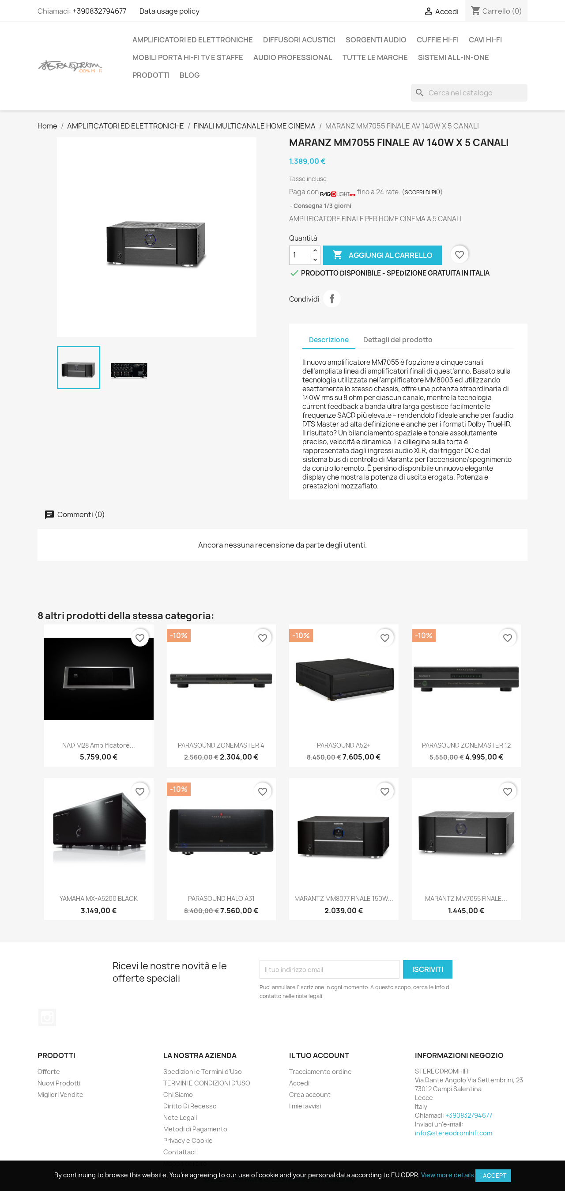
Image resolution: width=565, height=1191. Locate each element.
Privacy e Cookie (188, 1140)
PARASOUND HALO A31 (221, 898)
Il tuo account (319, 1055)
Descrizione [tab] (329, 339)
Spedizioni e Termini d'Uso (202, 1071)
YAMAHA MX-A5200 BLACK (99, 898)
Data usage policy (169, 11)
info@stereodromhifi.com (453, 1133)
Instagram (47, 1017)
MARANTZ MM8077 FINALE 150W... (343, 898)
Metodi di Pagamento (195, 1129)
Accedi (299, 1083)
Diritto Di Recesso (190, 1106)
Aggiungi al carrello (382, 255)
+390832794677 (99, 11)
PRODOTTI (151, 75)
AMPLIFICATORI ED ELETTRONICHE (192, 40)
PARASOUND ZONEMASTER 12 (466, 745)
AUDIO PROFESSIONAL (292, 57)
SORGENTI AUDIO (376, 40)
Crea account (310, 1094)
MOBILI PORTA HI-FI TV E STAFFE (187, 57)
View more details (447, 1175)
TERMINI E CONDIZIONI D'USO (206, 1083)
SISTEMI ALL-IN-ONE (453, 57)
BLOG (190, 75)
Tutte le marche (375, 57)
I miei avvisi (305, 1106)
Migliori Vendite (60, 1094)
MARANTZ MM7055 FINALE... (466, 898)
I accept (493, 1176)
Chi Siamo (178, 1094)
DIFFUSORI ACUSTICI (299, 40)
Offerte (49, 1071)
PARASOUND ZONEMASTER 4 (221, 745)
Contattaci (179, 1152)
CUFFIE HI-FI (438, 40)
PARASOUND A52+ (343, 745)
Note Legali (180, 1117)
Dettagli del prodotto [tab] (398, 339)
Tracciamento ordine (320, 1071)
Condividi (332, 298)
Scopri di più (422, 192)
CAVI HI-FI (485, 40)
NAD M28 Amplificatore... (98, 745)
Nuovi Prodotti (59, 1083)
